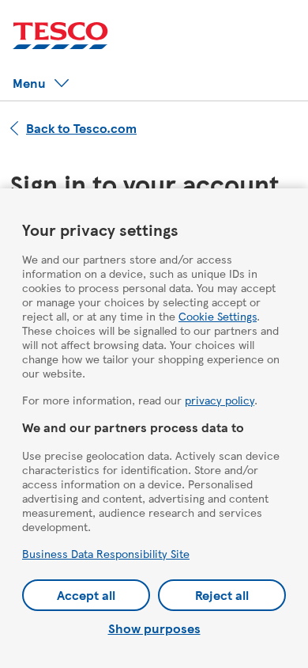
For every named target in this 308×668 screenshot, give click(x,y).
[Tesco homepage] (60, 36)
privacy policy (219, 400)
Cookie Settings (217, 316)
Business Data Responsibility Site (106, 553)
